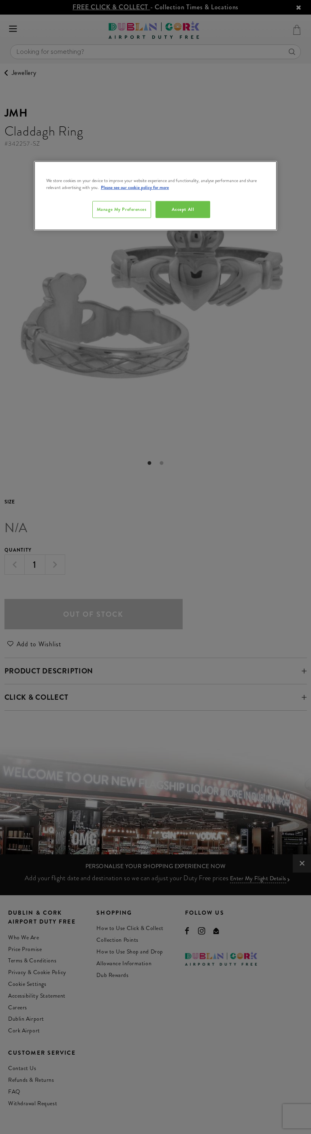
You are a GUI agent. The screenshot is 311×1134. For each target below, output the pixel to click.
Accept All (183, 209)
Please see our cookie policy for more (135, 187)
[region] (155, 196)
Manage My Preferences (122, 209)
